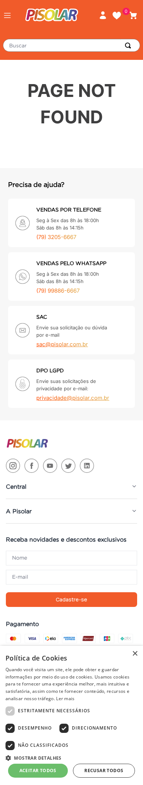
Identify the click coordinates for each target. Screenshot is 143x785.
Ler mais (65, 698)
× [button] (135, 653)
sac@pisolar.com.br (62, 344)
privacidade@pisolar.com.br (72, 397)
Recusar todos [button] (103, 770)
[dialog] (71, 715)
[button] (7, 15)
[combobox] (71, 45)
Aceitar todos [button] (37, 770)
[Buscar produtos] (129, 45)
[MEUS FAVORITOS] (119, 15)
